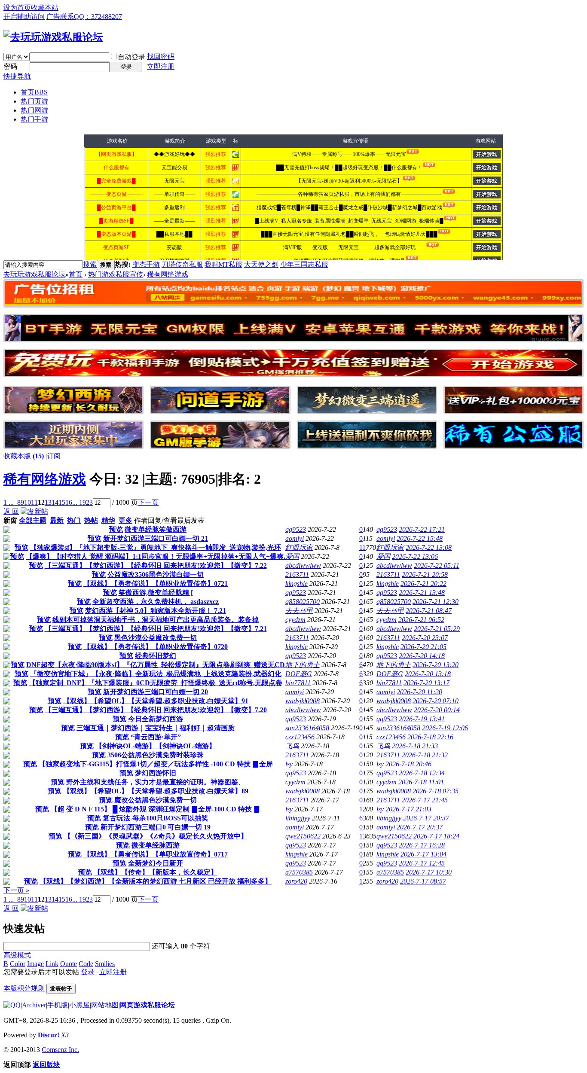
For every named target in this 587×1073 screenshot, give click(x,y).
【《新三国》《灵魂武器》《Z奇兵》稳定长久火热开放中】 (156, 836)
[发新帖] (34, 511)
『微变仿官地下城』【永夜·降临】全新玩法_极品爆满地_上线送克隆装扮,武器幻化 (155, 673)
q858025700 (302, 601)
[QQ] (12, 1005)
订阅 (54, 456)
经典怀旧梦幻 (155, 655)
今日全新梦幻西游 (155, 718)
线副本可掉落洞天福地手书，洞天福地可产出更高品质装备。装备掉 (155, 619)
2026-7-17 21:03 (408, 809)
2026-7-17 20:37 (426, 818)
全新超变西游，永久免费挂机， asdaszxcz (155, 601)
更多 (125, 520)
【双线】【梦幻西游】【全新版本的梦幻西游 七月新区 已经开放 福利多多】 (156, 881)
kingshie (296, 583)
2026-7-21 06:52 (421, 619)
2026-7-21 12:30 (436, 601)
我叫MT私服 (223, 264)
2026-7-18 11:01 (421, 782)
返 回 (11, 511)
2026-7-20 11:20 (419, 691)
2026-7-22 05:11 (436, 565)
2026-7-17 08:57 (423, 881)
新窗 (10, 520)
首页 (34, 92)
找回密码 (160, 56)
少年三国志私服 (304, 264)
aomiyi (294, 538)
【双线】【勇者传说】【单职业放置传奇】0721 (155, 583)
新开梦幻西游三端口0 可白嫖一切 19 (156, 827)
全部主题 (32, 520)
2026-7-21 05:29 (437, 628)
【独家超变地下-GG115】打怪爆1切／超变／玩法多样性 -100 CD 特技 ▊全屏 (156, 764)
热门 (74, 520)
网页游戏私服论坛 (147, 1005)
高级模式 (17, 955)
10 (27, 502)
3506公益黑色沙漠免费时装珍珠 (155, 755)
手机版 (57, 1005)
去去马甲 (299, 610)
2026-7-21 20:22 (423, 583)
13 (48, 502)
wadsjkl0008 (302, 700)
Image (35, 963)
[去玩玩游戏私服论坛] (53, 37)
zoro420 (296, 881)
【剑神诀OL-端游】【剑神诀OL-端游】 (155, 746)
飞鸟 (292, 746)
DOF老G (298, 673)
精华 (108, 520)
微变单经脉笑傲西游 (155, 529)
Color (17, 963)
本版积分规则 (24, 988)
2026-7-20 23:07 (425, 637)
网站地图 (105, 1005)
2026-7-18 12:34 (422, 773)
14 (55, 502)
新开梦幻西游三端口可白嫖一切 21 (155, 538)
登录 (88, 971)
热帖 (91, 520)
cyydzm (295, 619)
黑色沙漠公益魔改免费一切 (155, 637)
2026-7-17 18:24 (436, 836)
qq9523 (295, 529)
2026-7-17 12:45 (422, 863)
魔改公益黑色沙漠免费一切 (155, 800)
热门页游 (34, 101)
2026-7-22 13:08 (429, 547)
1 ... (8, 502)
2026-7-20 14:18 (422, 655)
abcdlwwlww (303, 565)
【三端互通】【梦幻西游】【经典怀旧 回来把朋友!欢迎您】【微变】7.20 (156, 709)
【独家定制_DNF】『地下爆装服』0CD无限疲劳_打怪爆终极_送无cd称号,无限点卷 (155, 682)
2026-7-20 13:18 (428, 673)
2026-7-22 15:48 (420, 538)
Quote (68, 963)
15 (61, 502)
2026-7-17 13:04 (423, 854)
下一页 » (16, 890)
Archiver (34, 1005)
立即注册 (160, 66)
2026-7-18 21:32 (425, 755)
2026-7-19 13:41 (422, 718)
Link (52, 963)
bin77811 (298, 682)
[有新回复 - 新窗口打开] (6, 530)
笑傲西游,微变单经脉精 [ (156, 592)
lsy (289, 764)
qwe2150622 (303, 836)
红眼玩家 (299, 547)
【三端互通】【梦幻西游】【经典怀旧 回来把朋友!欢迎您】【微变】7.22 (156, 565)
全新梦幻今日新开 (155, 863)
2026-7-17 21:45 (425, 800)
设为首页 (17, 7)
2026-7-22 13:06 (415, 556)
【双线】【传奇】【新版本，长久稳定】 (155, 872)
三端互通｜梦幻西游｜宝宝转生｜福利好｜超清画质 (155, 728)
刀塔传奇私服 (182, 264)
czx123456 (300, 737)
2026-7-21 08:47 (429, 610)
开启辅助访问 (24, 16)
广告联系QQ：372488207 (84, 16)
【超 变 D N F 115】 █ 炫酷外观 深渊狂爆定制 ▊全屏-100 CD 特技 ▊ (155, 809)
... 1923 (82, 502)
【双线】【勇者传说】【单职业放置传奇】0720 (155, 646)
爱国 (292, 556)
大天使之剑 (261, 264)
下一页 (148, 502)
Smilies (105, 963)
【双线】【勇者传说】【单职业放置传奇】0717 (155, 854)
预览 (116, 529)
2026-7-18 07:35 (436, 791)
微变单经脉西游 (155, 845)
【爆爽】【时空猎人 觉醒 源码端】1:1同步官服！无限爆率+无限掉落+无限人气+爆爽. (155, 556)
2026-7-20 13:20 (436, 664)
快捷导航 (17, 76)
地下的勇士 (302, 664)
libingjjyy (297, 818)
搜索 (90, 264)
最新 (57, 520)
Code (86, 963)
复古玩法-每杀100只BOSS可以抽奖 (155, 818)
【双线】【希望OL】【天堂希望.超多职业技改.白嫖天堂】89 (155, 791)
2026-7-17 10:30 (429, 872)
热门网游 (34, 110)
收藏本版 (23, 456)
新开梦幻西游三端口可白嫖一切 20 (155, 691)
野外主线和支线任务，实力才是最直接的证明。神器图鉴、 (155, 782)
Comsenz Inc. (60, 1049)
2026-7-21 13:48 (422, 592)
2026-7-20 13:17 (426, 682)
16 (68, 502)
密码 (10, 66)
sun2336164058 (307, 728)
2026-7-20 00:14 (437, 709)
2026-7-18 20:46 (408, 764)
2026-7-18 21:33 (415, 746)
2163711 (297, 574)
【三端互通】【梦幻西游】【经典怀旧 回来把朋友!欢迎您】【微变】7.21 (156, 628)
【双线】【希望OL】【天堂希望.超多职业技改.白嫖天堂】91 (155, 700)
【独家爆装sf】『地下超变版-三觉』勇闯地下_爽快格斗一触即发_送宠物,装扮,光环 (155, 547)
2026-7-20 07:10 (436, 700)
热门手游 (34, 119)
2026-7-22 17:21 (422, 529)
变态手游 (146, 264)
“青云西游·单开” (156, 737)
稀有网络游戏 (44, 479)
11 (34, 502)
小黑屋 (79, 1005)
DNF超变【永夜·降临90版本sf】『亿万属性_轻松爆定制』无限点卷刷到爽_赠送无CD (155, 664)
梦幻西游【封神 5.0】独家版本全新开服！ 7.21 (155, 610)
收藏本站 (44, 7)
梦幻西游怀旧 (155, 773)
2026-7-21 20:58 (425, 574)
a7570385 (299, 872)
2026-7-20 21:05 (423, 646)
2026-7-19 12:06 (445, 728)
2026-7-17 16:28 (422, 845)
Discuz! (48, 1035)
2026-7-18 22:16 (430, 737)
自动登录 (131, 57)
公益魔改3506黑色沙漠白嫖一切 (155, 574)
